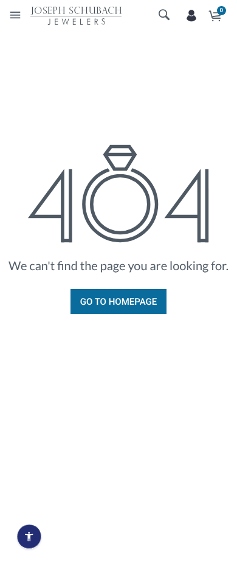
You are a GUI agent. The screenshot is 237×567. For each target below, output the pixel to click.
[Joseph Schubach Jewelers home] (76, 15)
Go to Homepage (118, 301)
